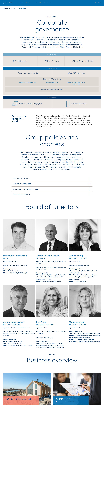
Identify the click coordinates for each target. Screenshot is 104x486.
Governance (22, 8)
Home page (6, 8)
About (21, 3)
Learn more (9, 402)
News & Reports (40, 3)
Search (97, 3)
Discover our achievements (64, 402)
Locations (50, 3)
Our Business (29, 3)
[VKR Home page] (10, 3)
